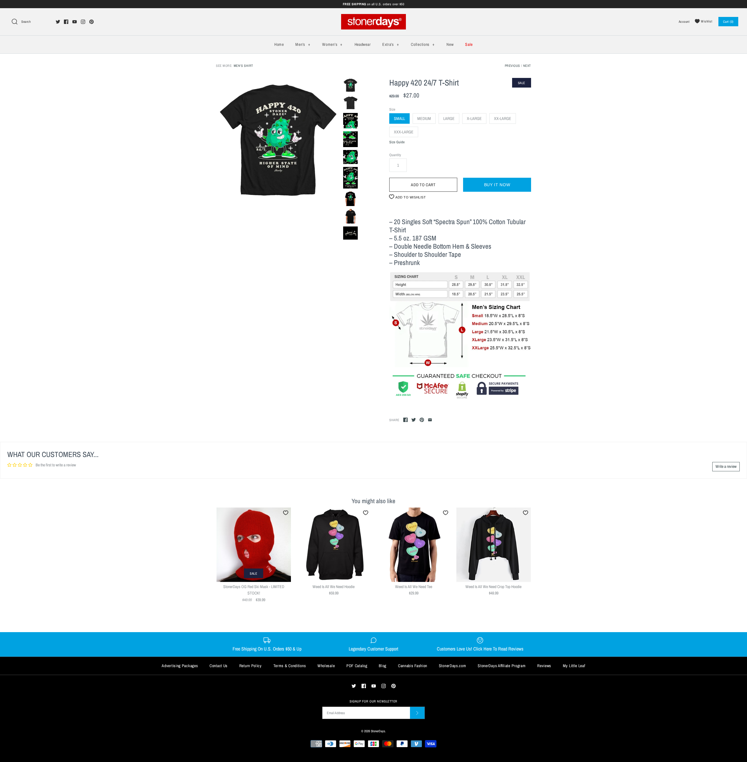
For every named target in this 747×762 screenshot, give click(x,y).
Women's (332, 44)
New (449, 44)
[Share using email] (430, 420)
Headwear (363, 44)
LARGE (449, 118)
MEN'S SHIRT (243, 65)
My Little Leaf (574, 665)
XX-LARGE (502, 118)
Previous (512, 65)
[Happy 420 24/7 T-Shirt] (278, 140)
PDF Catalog (356, 665)
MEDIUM (424, 118)
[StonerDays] (373, 17)
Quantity (395, 154)
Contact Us (219, 665)
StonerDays (378, 731)
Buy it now (497, 184)
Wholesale (326, 665)
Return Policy (250, 665)
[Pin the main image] (422, 420)
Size (392, 109)
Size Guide (397, 142)
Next (527, 65)
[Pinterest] (91, 22)
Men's (302, 44)
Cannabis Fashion (412, 665)
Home (279, 44)
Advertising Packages (180, 665)
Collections (422, 44)
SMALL (399, 118)
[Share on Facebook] (405, 420)
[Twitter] (58, 22)
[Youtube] (74, 22)
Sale (469, 44)
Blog (382, 665)
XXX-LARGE (403, 132)
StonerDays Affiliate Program (502, 665)
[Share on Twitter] (413, 420)
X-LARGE (474, 118)
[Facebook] (66, 22)
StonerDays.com (452, 665)
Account (684, 21)
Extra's (390, 44)
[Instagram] (83, 22)
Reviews (544, 665)
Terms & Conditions (289, 665)
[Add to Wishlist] (285, 513)
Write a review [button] (725, 466)
